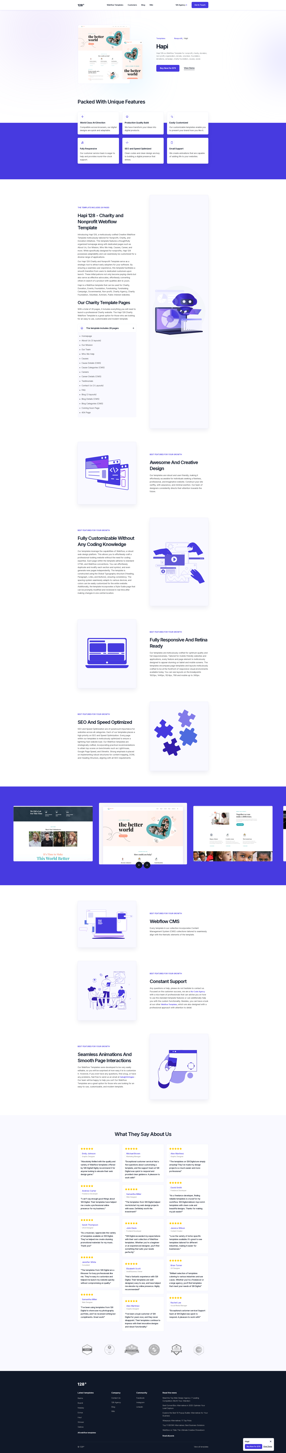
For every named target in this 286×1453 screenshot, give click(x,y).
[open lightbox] (53, 833)
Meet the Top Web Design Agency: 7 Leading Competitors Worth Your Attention (181, 1399)
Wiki (113, 1411)
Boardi (80, 1403)
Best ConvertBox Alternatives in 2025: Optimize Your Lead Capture (184, 1406)
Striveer (81, 1422)
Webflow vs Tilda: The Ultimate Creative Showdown (183, 1430)
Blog (113, 1407)
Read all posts (168, 1436)
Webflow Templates (169, 1004)
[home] (81, 5)
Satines (80, 1427)
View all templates (201, 1447)
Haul (79, 1417)
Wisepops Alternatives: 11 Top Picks (177, 1420)
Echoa (80, 1412)
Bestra (80, 1398)
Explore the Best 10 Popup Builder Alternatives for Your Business (185, 1414)
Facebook (140, 1398)
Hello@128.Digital (127, 1077)
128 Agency (116, 1402)
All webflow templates (87, 1433)
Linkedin (139, 1407)
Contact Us (115, 1398)
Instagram (140, 1402)
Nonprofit (178, 38)
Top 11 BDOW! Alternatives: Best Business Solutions (183, 1425)
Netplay (81, 1408)
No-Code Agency (198, 991)
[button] (139, 865)
